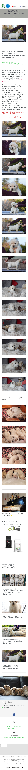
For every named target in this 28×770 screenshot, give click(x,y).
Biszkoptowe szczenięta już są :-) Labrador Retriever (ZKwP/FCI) (13, 641)
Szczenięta (21, 64)
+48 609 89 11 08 (16, 726)
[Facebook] (14, 714)
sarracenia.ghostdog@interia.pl (14, 737)
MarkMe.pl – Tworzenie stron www (14, 767)
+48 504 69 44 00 (15, 728)
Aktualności (11, 64)
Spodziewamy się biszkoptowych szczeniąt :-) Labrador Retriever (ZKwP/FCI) (13, 591)
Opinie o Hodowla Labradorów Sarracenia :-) (13, 617)
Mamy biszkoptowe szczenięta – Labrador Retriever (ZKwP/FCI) (11, 666)
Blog (16, 64)
